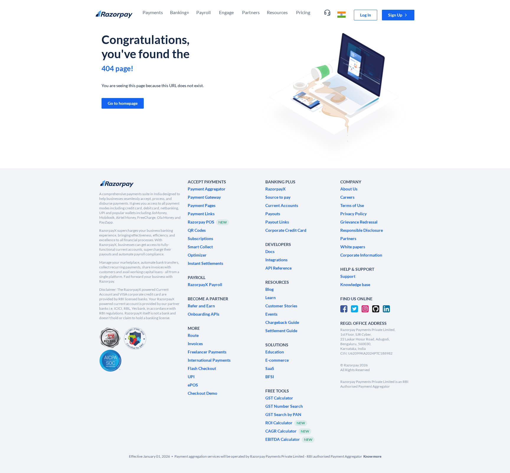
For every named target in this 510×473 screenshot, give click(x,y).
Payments (153, 12)
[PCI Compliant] (109, 338)
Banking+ (179, 12)
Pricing (303, 12)
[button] (398, 15)
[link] (365, 15)
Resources (277, 12)
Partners (251, 12)
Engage (226, 12)
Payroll (203, 12)
